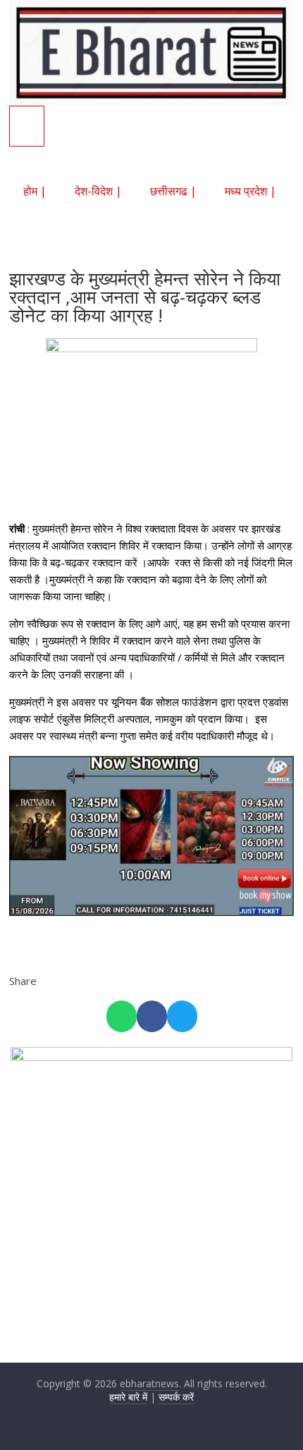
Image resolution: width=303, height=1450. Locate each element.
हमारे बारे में (128, 1396)
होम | (35, 191)
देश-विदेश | (98, 191)
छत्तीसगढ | (173, 191)
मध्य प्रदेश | (250, 191)
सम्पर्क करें (176, 1396)
